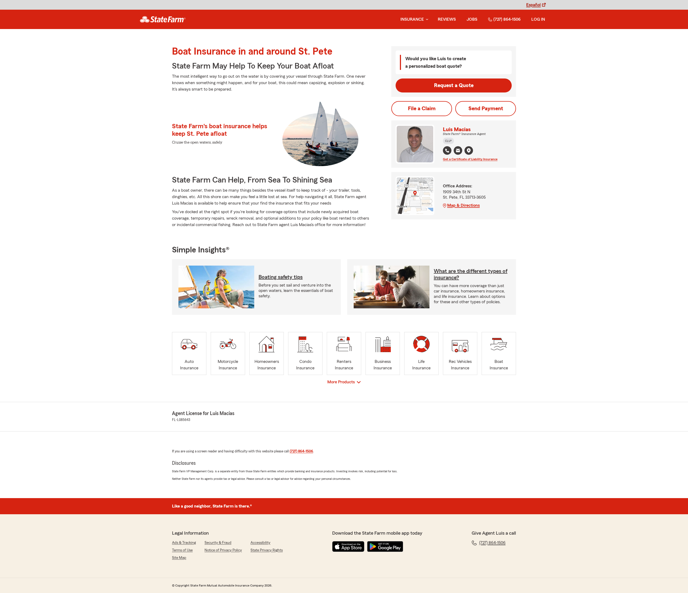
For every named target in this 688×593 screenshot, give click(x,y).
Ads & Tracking (184, 543)
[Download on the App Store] (348, 546)
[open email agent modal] (458, 151)
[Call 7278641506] (447, 150)
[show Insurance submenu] (426, 19)
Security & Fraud (218, 543)
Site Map (179, 558)
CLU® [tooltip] (448, 140)
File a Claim (422, 108)
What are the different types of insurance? (470, 274)
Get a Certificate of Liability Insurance (470, 159)
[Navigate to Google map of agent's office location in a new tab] (468, 150)
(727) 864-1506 (507, 19)
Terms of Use (182, 550)
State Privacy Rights (266, 550)
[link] (163, 19)
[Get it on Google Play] (385, 546)
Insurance (412, 19)
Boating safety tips (281, 277)
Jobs (472, 19)
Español (533, 5)
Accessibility (260, 543)
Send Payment (485, 108)
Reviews (447, 19)
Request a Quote (454, 85)
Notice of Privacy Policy (223, 550)
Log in (538, 19)
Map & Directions (463, 205)
